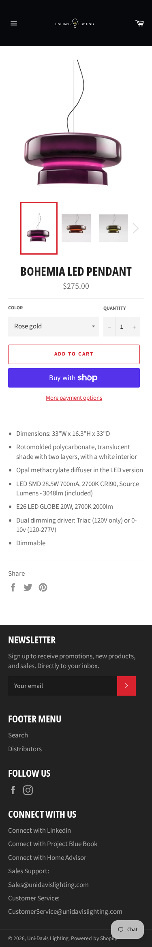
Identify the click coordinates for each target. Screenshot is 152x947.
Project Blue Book (72, 844)
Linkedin (59, 831)
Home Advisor (66, 858)
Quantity (114, 308)
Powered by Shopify (94, 938)
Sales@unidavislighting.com (48, 885)
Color (15, 308)
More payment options (74, 398)
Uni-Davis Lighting (48, 938)
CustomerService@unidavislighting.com (65, 912)
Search (18, 735)
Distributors (25, 749)
